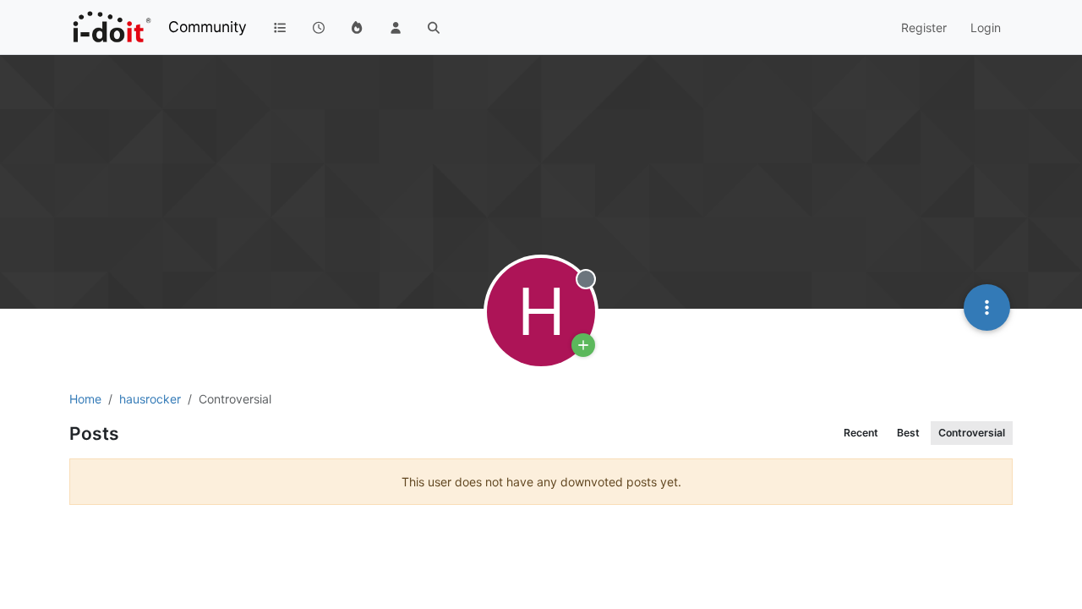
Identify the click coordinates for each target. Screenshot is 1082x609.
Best (908, 432)
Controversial (971, 432)
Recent (861, 432)
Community (207, 27)
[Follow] (583, 345)
